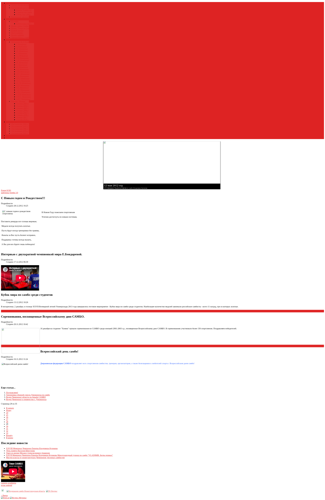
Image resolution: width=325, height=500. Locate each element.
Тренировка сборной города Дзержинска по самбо (28, 395)
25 (7, 415)
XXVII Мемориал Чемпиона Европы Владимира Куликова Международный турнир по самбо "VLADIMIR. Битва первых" (59, 455)
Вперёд (9, 435)
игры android (6, 485)
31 (7, 429)
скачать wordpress (8, 483)
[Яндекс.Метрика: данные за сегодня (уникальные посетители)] (18, 498)
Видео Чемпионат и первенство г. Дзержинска (26, 399)
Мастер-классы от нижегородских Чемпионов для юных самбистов (35, 457)
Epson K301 (6, 190)
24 (7, 413)
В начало (10, 408)
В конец (9, 438)
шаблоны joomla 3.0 (9, 193)
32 (7, 431)
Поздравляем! (12, 393)
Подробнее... (6, 311)
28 (7, 422)
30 (7, 426)
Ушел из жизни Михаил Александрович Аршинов (28, 453)
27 (7, 419)
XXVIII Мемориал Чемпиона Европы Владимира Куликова (32, 448)
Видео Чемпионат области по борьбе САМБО (26, 397)
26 (7, 417)
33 (7, 433)
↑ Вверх (4, 495)
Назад (8, 410)
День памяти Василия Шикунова (20, 451)
